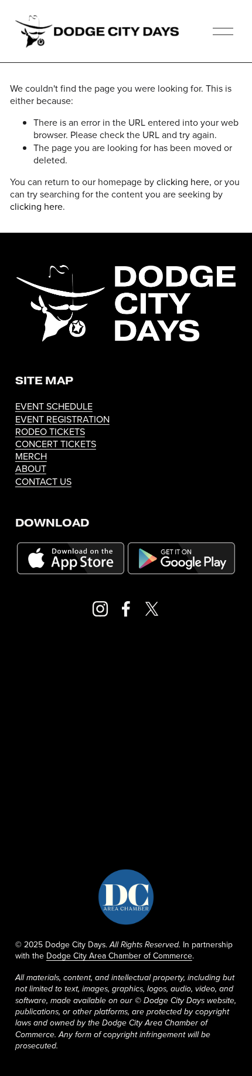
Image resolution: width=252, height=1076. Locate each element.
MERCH (31, 456)
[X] (152, 609)
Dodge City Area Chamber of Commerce (119, 955)
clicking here (182, 181)
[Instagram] (100, 609)
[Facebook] (126, 609)
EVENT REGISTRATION (62, 419)
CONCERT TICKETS (55, 444)
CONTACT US (43, 481)
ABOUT (30, 468)
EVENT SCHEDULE (54, 406)
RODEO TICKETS (50, 431)
